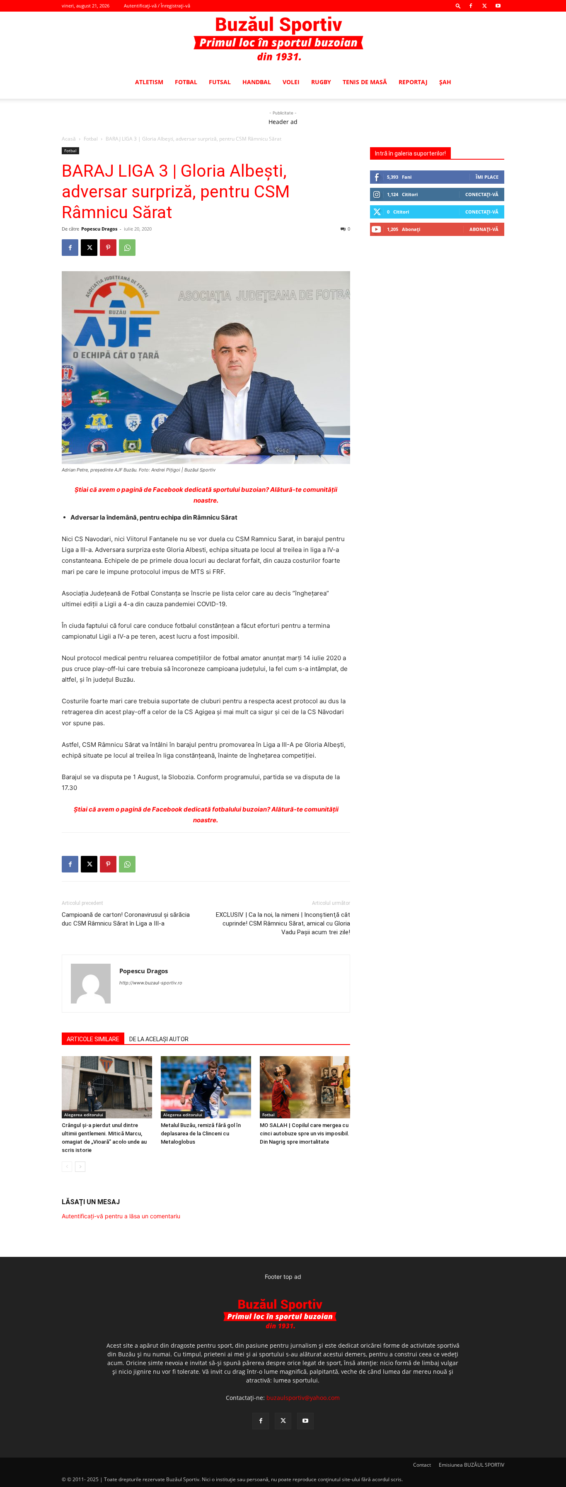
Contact (422, 1464)
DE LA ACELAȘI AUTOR (159, 1039)
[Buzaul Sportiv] (283, 39)
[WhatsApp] (127, 247)
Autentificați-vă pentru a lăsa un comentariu (121, 1216)
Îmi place (487, 177)
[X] (484, 6)
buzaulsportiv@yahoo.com (303, 1398)
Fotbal (186, 82)
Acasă (69, 138)
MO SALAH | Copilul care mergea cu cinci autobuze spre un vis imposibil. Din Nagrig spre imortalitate (304, 1133)
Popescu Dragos (99, 229)
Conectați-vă (481, 194)
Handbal (256, 82)
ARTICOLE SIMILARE (93, 1039)
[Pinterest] (108, 247)
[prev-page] (67, 1166)
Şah (445, 82)
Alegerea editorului (83, 1115)
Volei (291, 82)
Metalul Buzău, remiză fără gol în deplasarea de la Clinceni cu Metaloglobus (201, 1133)
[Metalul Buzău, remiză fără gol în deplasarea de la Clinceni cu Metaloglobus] (206, 1087)
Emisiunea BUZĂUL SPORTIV (471, 1464)
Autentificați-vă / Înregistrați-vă (157, 5)
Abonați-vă (483, 229)
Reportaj (413, 82)
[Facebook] (470, 6)
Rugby (321, 82)
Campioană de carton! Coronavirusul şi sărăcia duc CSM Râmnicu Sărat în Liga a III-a (126, 919)
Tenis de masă (365, 82)
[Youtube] (498, 6)
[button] (458, 5)
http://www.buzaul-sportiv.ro (150, 983)
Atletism (149, 82)
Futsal (220, 82)
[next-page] (80, 1166)
